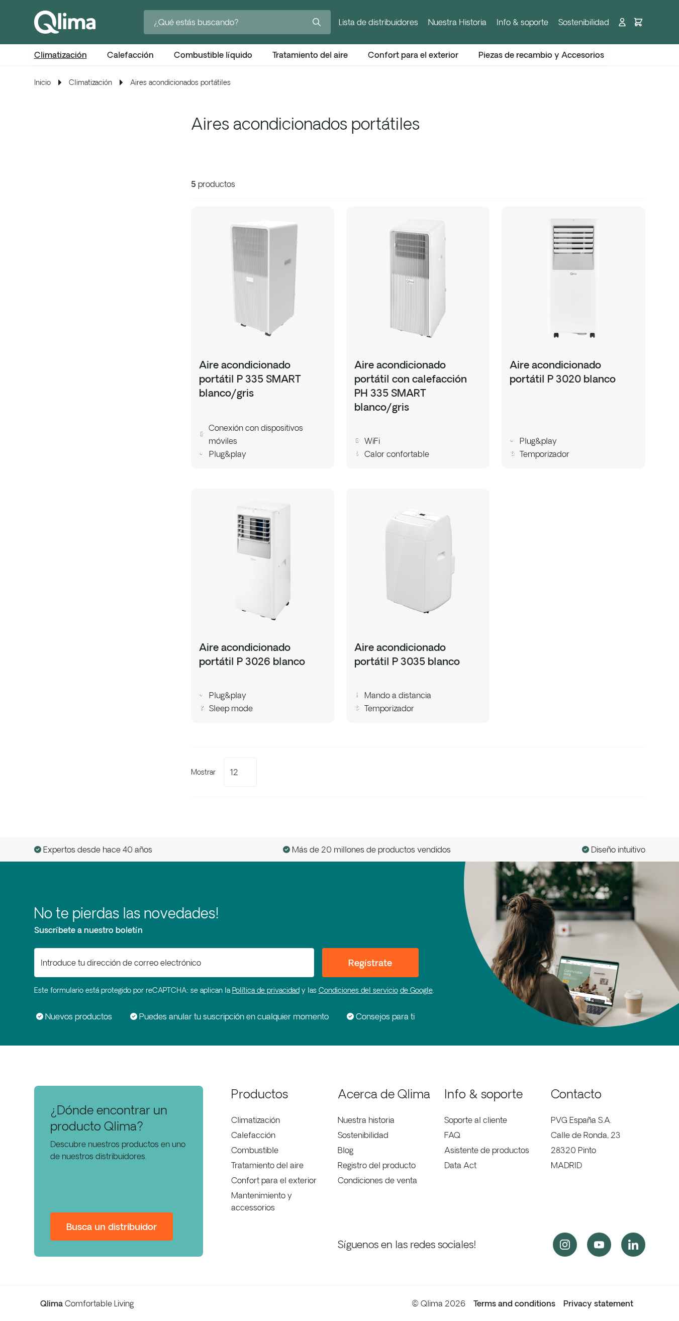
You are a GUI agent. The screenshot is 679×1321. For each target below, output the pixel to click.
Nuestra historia (366, 1119)
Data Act (460, 1165)
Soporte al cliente (475, 1119)
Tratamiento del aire (267, 1165)
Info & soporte (522, 22)
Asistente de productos (486, 1150)
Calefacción (253, 1135)
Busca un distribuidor (111, 1226)
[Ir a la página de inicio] (64, 22)
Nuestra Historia (457, 22)
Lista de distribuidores (378, 22)
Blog (345, 1150)
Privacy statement (598, 1303)
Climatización (255, 1119)
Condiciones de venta (377, 1180)
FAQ (452, 1135)
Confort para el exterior (274, 1180)
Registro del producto (377, 1165)
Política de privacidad (266, 990)
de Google (416, 990)
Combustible (254, 1150)
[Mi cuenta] (622, 22)
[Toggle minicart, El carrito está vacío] (638, 22)
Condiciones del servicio (358, 990)
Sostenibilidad (583, 22)
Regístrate (370, 963)
